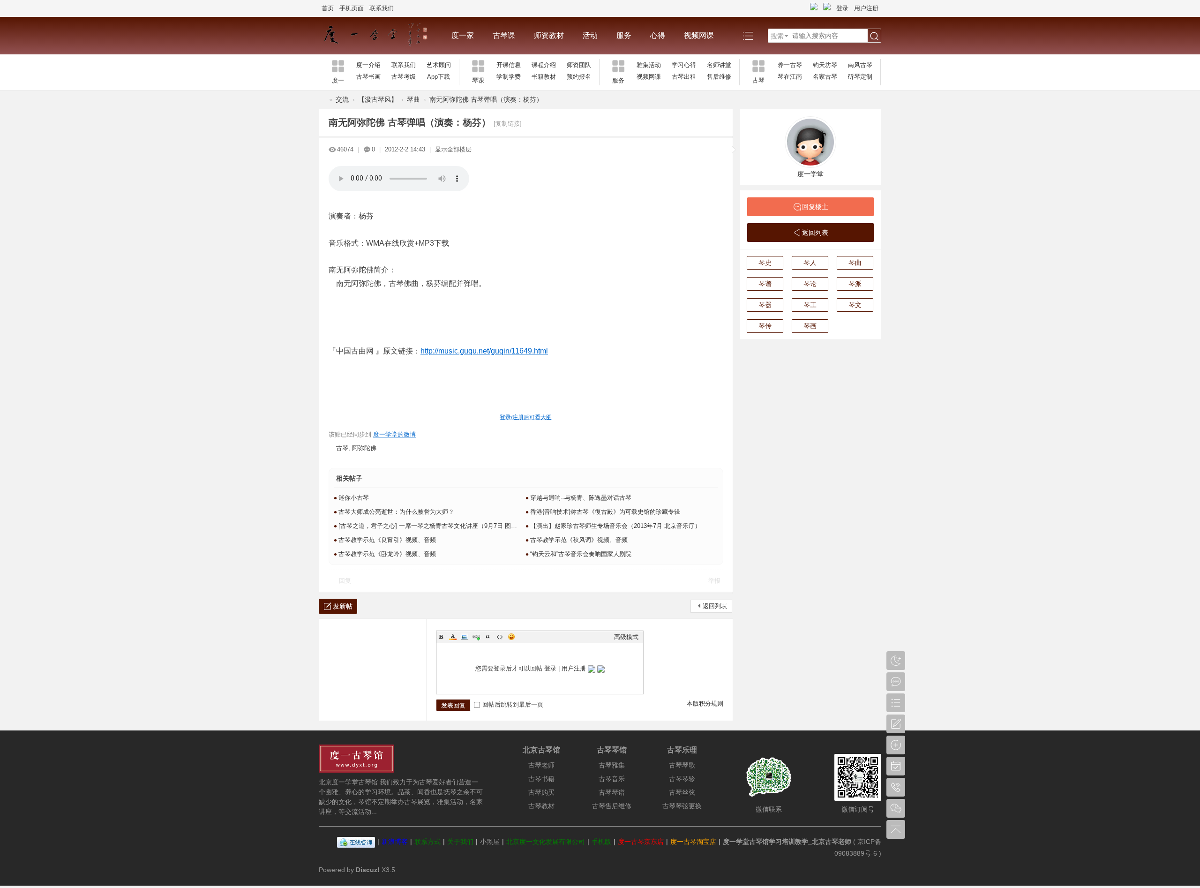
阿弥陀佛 (364, 448)
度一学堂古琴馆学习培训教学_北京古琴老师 (787, 841)
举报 (714, 580)
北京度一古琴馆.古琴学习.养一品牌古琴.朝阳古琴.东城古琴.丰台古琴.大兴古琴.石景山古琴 (322, 99)
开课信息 (508, 64)
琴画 (810, 326)
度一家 (462, 35)
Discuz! (368, 869)
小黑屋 (490, 841)
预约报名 (579, 76)
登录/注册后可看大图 (526, 417)
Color (453, 636)
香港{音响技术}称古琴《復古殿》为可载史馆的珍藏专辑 (605, 511)
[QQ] (356, 841)
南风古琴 (860, 64)
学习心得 (684, 64)
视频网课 (699, 35)
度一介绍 (368, 64)
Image (464, 636)
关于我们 (460, 841)
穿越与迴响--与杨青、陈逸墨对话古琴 (580, 497)
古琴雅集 (612, 765)
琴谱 (765, 283)
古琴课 (504, 35)
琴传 (765, 326)
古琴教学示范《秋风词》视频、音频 (579, 539)
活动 (590, 35)
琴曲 (413, 99)
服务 (623, 35)
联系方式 (427, 841)
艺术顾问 (439, 64)
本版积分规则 (705, 703)
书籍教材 (544, 76)
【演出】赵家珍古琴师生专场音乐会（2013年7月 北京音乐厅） (615, 525)
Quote (488, 636)
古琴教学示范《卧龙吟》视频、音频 (387, 553)
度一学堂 (810, 174)
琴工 (810, 305)
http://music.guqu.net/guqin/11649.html (484, 351)
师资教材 (549, 35)
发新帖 (342, 606)
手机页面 (351, 8)
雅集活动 (649, 64)
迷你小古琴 (353, 497)
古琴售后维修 (611, 806)
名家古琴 (825, 76)
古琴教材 (541, 806)
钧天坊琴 (825, 64)
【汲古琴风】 (378, 99)
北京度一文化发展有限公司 (545, 841)
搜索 (777, 36)
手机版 (601, 841)
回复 (345, 580)
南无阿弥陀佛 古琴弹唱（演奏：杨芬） (486, 99)
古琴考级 (403, 76)
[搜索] (874, 36)
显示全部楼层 (453, 149)
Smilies (511, 636)
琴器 (765, 305)
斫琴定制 (860, 76)
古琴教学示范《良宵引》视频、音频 (387, 539)
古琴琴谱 (612, 792)
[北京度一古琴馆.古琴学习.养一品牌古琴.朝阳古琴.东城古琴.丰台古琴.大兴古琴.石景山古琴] (380, 35)
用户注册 (866, 8)
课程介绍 (544, 64)
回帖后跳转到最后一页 (512, 704)
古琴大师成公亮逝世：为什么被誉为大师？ (396, 511)
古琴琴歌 (682, 765)
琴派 (855, 283)
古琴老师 (541, 765)
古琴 (342, 448)
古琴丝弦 (682, 792)
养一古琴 (790, 64)
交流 (342, 99)
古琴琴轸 (682, 779)
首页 (328, 8)
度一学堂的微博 (394, 434)
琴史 (765, 262)
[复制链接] (508, 123)
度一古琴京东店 (641, 841)
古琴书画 (368, 76)
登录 (842, 8)
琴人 (810, 262)
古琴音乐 (612, 779)
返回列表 (715, 606)
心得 (657, 35)
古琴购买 (541, 792)
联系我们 (381, 8)
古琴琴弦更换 (682, 806)
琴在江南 (790, 76)
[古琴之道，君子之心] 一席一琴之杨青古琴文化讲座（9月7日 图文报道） (436, 525)
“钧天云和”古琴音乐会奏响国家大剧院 (580, 553)
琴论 (810, 283)
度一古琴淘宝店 (693, 841)
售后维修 (719, 76)
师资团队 (579, 64)
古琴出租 (684, 76)
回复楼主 (815, 207)
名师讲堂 (719, 64)
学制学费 (508, 76)
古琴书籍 (541, 779)
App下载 (438, 76)
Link (476, 636)
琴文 (855, 305)
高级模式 (626, 636)
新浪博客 (395, 841)
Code (499, 636)
